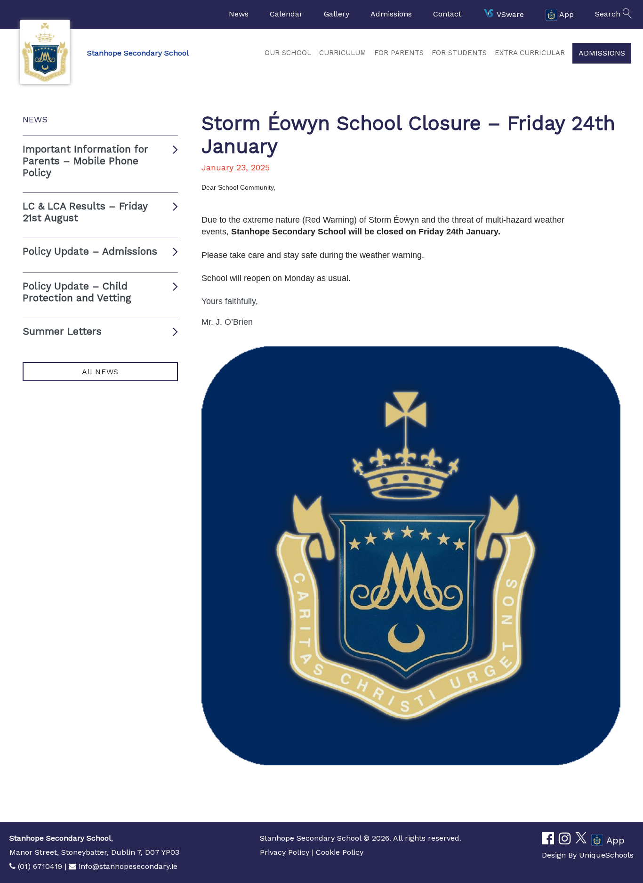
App (566, 13)
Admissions (391, 13)
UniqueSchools (606, 855)
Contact (447, 13)
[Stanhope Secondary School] (45, 52)
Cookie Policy (339, 852)
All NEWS (100, 371)
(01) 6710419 (40, 866)
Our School (288, 52)
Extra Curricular (530, 52)
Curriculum (342, 52)
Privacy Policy (284, 852)
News (239, 13)
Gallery (336, 13)
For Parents (399, 52)
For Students (459, 52)
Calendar (286, 13)
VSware (510, 13)
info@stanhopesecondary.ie (128, 866)
